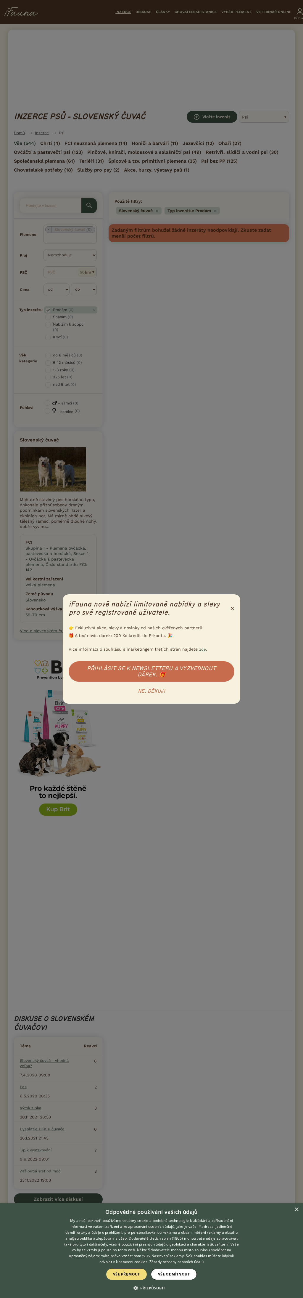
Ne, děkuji (151, 691)
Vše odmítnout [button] (174, 1274)
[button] (151, 1287)
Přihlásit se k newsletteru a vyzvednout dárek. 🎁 (151, 671)
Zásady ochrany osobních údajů (176, 1261)
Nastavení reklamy (168, 1255)
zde (202, 649)
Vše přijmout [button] (126, 1274)
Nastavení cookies (131, 1261)
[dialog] (151, 1250)
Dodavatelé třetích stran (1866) (156, 1238)
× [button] (296, 1209)
